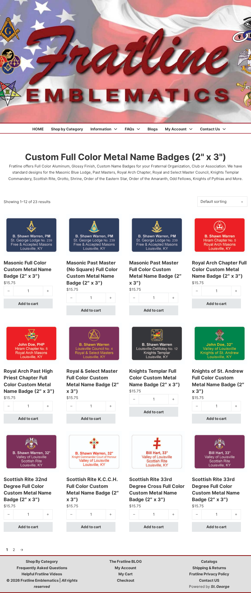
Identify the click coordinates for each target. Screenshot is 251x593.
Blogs (153, 129)
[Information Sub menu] (115, 129)
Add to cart (28, 303)
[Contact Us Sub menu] (224, 129)
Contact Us (210, 129)
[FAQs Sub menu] (138, 129)
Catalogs (209, 561)
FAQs (129, 129)
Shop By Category (42, 561)
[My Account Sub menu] (191, 129)
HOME (38, 129)
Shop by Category (67, 129)
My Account (176, 129)
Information (100, 129)
